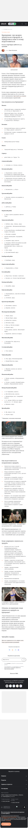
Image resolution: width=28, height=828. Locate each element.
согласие (8, 663)
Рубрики (3, 776)
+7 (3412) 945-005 (5, 801)
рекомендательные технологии (8, 817)
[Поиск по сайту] (22, 24)
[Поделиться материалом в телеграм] (15, 650)
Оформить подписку (14, 771)
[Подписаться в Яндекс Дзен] (7, 686)
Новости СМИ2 (14, 673)
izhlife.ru (6, 818)
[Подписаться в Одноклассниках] (17, 686)
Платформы (4, 788)
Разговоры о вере (6, 32)
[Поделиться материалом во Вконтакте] (9, 650)
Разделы (3, 780)
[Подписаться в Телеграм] (10, 686)
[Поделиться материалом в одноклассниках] (12, 650)
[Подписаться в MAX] (20, 686)
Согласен (6, 824)
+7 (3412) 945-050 (15, 802)
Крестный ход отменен (19, 96)
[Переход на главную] (3, 24)
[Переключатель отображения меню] (26, 24)
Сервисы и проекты (6, 784)
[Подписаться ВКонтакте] (13, 686)
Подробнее (8, 820)
